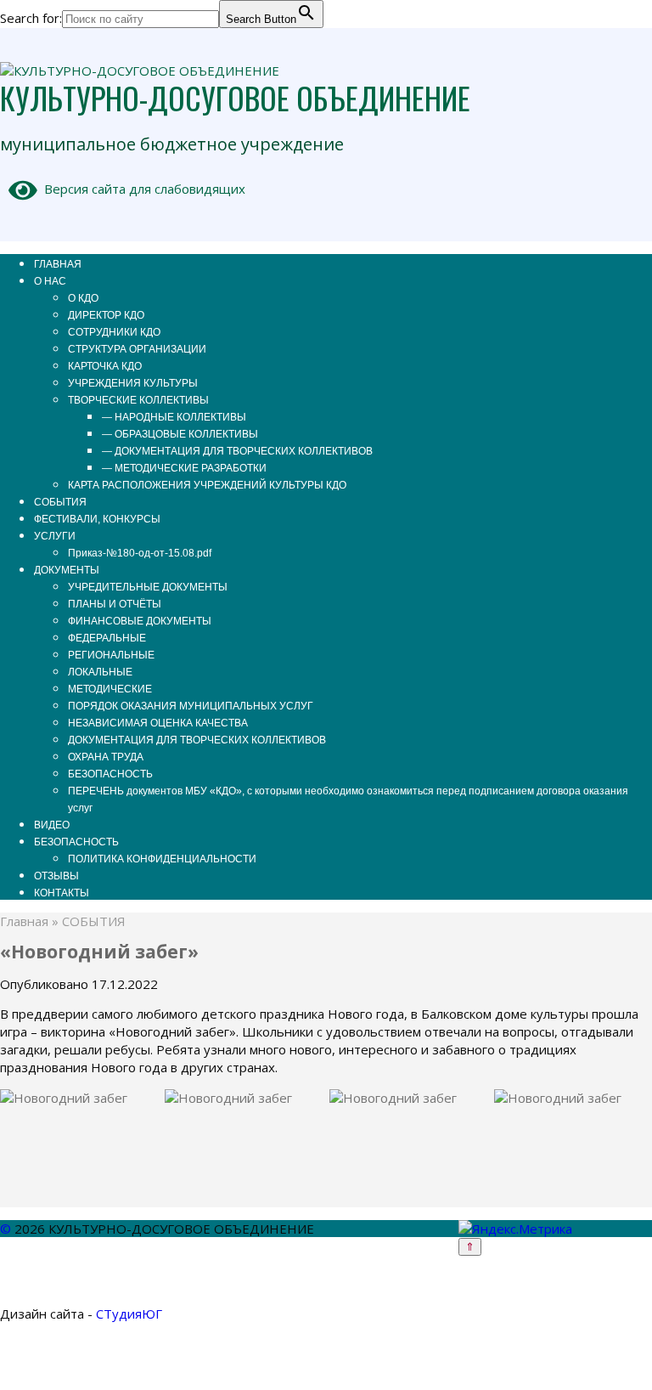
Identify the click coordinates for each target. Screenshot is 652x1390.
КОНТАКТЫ (61, 893)
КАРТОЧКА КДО (105, 366)
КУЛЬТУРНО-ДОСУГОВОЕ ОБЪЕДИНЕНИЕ (235, 97)
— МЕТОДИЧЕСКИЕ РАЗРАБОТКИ (184, 468)
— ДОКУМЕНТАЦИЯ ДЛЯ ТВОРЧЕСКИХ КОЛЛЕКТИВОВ (237, 451)
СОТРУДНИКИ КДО (114, 332)
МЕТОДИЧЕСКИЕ (110, 689)
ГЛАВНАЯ (58, 264)
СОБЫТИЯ (60, 502)
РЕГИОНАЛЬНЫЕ (111, 655)
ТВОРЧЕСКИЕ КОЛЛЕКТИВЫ (138, 400)
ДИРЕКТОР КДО (106, 315)
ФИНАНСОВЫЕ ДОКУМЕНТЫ (139, 621)
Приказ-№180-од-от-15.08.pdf (139, 553)
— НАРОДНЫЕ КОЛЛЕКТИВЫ (174, 417)
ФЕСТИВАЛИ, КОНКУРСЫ (97, 519)
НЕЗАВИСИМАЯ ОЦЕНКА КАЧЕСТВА (158, 723)
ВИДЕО (52, 825)
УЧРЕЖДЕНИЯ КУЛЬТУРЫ (133, 383)
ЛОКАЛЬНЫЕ (100, 672)
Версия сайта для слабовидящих (141, 188)
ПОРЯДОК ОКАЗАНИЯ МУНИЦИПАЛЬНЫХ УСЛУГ (190, 706)
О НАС (50, 281)
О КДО (83, 298)
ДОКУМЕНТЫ (66, 570)
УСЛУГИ (55, 536)
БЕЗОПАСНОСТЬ (110, 774)
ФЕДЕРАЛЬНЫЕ (107, 638)
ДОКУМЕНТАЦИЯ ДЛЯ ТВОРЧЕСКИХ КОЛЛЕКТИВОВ (197, 740)
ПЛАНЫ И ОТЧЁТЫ (114, 604)
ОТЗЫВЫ (56, 876)
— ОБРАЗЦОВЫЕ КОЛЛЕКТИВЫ (180, 434)
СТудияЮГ (129, 1313)
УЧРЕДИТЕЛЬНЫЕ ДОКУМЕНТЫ (148, 587)
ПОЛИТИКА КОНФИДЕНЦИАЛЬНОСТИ (162, 859)
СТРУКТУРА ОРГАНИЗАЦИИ (137, 349)
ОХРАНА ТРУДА (105, 757)
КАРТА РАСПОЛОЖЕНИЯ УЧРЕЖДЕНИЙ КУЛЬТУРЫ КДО (207, 485)
